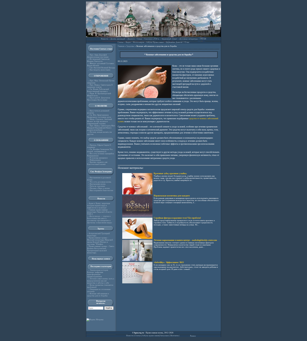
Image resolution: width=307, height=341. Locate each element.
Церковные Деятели (174, 42)
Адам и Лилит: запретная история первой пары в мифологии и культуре (98, 205)
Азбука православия (150, 335)
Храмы (101, 229)
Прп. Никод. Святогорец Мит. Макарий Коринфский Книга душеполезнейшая (101, 128)
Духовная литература (188, 39)
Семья (139, 39)
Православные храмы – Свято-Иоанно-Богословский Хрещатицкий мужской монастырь (101, 249)
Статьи (120, 42)
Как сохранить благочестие (101, 190)
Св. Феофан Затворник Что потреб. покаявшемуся (100, 150)
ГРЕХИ (203, 39)
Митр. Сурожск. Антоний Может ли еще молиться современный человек (99, 121)
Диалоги (131, 39)
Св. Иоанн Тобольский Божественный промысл (98, 90)
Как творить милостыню (100, 70)
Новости (104, 39)
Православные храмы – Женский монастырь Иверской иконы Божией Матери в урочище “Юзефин (100, 241)
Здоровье (130, 46)
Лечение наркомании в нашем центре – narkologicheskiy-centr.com (185, 240)
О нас (187, 42)
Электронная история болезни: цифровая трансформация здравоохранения (97, 273)
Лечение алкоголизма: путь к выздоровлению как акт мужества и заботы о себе (100, 280)
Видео (128, 42)
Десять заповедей (117, 39)
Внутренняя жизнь (98, 184)
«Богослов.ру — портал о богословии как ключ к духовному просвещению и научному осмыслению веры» (99, 219)
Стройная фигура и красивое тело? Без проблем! (177, 218)
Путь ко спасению (97, 186)
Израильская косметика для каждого (172, 195)
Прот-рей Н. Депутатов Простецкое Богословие (98, 99)
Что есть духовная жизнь (100, 182)
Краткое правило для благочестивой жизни (97, 163)
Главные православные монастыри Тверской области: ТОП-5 (99, 212)
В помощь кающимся (98, 158)
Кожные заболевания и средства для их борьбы (98, 294)
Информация (95, 160)
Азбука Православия (155, 42)
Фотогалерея (138, 42)
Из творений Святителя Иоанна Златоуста (98, 60)
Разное (193, 336)
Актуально (164, 335)
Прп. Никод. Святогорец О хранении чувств (100, 86)
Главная (121, 46)
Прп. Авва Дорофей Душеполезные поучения (97, 56)
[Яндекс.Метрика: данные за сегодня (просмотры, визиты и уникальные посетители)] (95, 319)
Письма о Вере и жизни (100, 188)
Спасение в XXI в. (152, 39)
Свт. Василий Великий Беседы (102, 68)
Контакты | (175, 335)
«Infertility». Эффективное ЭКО (169, 262)
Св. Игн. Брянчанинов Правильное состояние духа (99, 116)
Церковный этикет (169, 39)
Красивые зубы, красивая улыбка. (170, 173)
